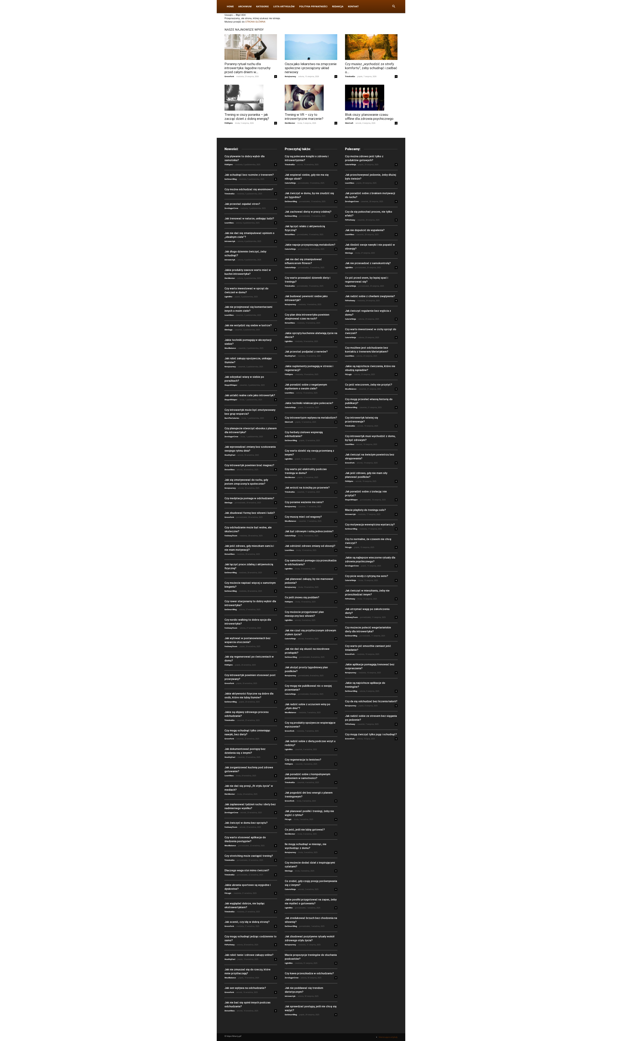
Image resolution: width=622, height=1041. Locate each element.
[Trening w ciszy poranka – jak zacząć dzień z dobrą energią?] (251, 98)
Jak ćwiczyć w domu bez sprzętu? (246, 822)
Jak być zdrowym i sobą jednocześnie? (309, 531)
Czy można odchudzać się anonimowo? (249, 189)
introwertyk (230, 241)
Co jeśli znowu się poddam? (302, 597)
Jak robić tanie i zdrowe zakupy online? (249, 954)
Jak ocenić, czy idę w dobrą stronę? (247, 921)
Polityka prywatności (313, 6)
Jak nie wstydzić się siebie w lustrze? (248, 325)
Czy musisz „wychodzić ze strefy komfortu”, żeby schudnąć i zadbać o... (371, 68)
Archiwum (245, 6)
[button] (393, 6)
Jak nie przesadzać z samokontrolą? (368, 263)
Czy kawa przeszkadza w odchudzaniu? (309, 973)
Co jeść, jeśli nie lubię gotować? (305, 829)
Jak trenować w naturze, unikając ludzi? (249, 218)
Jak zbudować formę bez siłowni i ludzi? (250, 512)
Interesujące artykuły (388, 1037)
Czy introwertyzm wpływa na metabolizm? (311, 417)
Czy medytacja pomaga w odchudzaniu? (249, 498)
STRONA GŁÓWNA (255, 21)
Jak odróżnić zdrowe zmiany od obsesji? (310, 545)
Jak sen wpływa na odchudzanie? (245, 988)
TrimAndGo (350, 76)
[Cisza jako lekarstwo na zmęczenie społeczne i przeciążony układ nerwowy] (311, 47)
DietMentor (290, 123)
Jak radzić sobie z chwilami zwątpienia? (370, 296)
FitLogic (228, 893)
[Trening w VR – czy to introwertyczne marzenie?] (311, 98)
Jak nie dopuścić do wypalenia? (365, 230)
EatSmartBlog (231, 179)
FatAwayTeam (231, 535)
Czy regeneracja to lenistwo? (303, 759)
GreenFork (229, 76)
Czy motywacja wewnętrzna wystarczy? (370, 524)
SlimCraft (349, 123)
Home (230, 6)
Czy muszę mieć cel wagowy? (303, 516)
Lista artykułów (284, 6)
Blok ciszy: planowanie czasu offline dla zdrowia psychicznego (369, 117)
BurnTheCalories (232, 418)
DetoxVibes (230, 469)
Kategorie (262, 6)
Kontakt (353, 6)
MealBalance (230, 348)
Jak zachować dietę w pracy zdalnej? (308, 211)
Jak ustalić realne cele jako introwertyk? (250, 395)
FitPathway (230, 944)
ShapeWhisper (231, 385)
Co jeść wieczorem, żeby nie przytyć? (368, 384)
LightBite (228, 296)
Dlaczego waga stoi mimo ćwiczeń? (247, 870)
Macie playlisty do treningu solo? (365, 510)
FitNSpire (229, 123)
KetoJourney (290, 76)
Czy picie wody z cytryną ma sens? (366, 576)
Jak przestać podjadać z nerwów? (306, 351)
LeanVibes (229, 223)
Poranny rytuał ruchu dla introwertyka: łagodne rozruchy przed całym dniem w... (248, 68)
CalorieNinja (290, 183)
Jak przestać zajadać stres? (242, 203)
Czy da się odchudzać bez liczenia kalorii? (371, 701)
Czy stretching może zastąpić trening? (249, 855)
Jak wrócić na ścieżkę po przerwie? (307, 487)
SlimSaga (228, 329)
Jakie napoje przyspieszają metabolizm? (310, 244)
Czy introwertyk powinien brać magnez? (249, 465)
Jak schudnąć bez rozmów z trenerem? (249, 174)
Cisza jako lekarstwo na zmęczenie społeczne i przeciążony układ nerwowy (311, 68)
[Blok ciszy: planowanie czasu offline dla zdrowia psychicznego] (371, 98)
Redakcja (337, 6)
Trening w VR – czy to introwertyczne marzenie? (304, 117)
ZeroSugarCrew (231, 208)
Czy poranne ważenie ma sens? (304, 502)
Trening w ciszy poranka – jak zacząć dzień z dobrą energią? (247, 117)
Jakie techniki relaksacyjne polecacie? (309, 403)
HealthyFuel (230, 455)
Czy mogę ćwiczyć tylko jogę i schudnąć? (371, 734)
